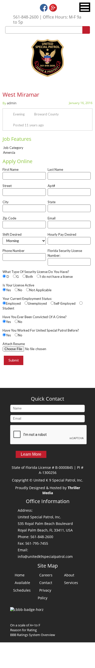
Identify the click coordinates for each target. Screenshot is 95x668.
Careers (45, 575)
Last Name (55, 169)
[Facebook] (44, 10)
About (69, 575)
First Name (10, 169)
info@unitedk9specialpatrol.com (45, 556)
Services (71, 582)
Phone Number (14, 251)
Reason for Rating (23, 630)
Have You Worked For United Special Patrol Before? (41, 330)
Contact (45, 582)
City (6, 202)
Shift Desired (12, 234)
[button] (84, 7)
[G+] (53, 10)
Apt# (51, 186)
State (51, 202)
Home (20, 575)
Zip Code (9, 218)
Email (51, 218)
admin (11, 103)
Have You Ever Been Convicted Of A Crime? (35, 317)
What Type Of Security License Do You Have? (36, 272)
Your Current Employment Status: (27, 299)
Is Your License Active (18, 285)
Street (7, 186)
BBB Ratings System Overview (32, 634)
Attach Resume (14, 344)
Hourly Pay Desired (62, 234)
